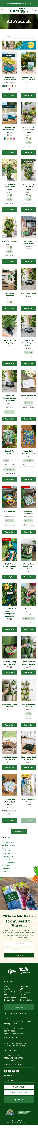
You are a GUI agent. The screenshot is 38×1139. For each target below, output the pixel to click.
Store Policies (26, 1000)
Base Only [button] (29, 352)
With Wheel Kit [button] (28, 356)
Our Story (8, 989)
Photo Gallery (10, 997)
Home (7, 986)
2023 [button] (13, 465)
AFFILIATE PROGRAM (13, 1058)
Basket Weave (28, 146)
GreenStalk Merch (9, 868)
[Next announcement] (36, 3)
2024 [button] (5, 465)
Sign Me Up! (19, 1099)
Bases (4, 848)
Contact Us (9, 1000)
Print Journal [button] (29, 460)
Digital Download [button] (28, 407)
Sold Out (28, 820)
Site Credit (26, 1122)
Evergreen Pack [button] (28, 623)
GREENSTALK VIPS (12, 1056)
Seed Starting (7, 851)
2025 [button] (13, 460)
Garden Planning (9, 854)
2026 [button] (5, 460)
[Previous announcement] (2, 3)
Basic (28, 142)
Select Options (9, 577)
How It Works (10, 992)
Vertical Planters (8, 845)
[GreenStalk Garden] (19, 10)
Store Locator (26, 992)
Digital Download (9, 473)
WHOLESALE (9, 1060)
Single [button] (28, 713)
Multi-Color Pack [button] (28, 618)
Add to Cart (9, 95)
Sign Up (19, 955)
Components (7, 871)
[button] (3, 86)
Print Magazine (9, 469)
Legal (16, 1122)
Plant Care (6, 860)
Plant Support (7, 857)
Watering (5, 865)
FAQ (6, 994)
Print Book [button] (28, 403)
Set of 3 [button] (28, 718)
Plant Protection (8, 863)
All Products (7, 842)
